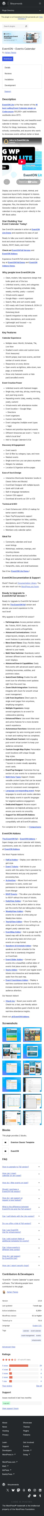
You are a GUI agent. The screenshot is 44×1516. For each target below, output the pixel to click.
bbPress (6, 1470)
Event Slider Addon (14, 959)
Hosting (5, 1431)
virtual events (36, 1340)
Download (8, 59)
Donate (27, 1450)
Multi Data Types (13, 777)
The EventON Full (17, 605)
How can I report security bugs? (15, 1265)
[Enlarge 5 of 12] (18, 1063)
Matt (5, 1466)
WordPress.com (10, 1462)
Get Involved (28, 1442)
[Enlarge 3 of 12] (18, 1047)
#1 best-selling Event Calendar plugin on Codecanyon (20, 108)
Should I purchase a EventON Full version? (11, 1190)
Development (10, 85)
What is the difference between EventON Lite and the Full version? (16, 1208)
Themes (26, 1427)
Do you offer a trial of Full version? (16, 1223)
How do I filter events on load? (15, 1183)
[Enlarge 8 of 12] (39, 1080)
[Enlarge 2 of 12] (39, 1030)
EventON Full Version (21, 250)
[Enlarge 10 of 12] (39, 1097)
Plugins (26, 1431)
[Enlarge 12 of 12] (39, 1113)
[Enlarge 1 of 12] (18, 1030)
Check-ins (10, 1001)
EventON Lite (8, 105)
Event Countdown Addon (17, 980)
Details (7, 67)
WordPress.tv (9, 1454)
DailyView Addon (13, 901)
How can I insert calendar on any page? (11, 1174)
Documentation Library (27, 583)
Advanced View (8, 1347)
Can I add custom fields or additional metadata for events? (15, 1240)
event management (27, 1335)
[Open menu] (40, 3)
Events (26, 1446)
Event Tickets (12, 866)
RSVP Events (11, 894)
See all (39, 1386)
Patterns (26, 1435)
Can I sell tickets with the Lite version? (18, 1216)
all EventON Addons (20, 1016)
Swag (26, 1454)
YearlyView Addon (14, 922)
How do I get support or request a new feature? (12, 1199)
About (4, 1422)
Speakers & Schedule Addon (18, 946)
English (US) (37, 1326)
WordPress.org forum (30, 586)
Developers (7, 1450)
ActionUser (11, 880)
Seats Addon (11, 970)
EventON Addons (9, 254)
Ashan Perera (10, 52)
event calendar (36, 1331)
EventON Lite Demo (20, 571)
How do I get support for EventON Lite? (11, 1257)
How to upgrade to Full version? (15, 1167)
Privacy (5, 1435)
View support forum (10, 1408)
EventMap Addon (13, 932)
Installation (9, 79)
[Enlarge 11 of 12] (18, 1113)
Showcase (27, 1422)
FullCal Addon (12, 860)
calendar (26, 1331)
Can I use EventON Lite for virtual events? (11, 1231)
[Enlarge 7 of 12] (18, 1080)
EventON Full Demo (16, 262)
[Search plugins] (26, 26)
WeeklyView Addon (14, 911)
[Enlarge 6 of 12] (39, 1063)
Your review (7, 1386)
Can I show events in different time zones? (11, 1248)
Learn (4, 1442)
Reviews (8, 73)
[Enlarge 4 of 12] (39, 1047)
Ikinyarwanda (13, 1484)
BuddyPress (8, 1474)
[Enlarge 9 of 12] (18, 1097)
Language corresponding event (20, 791)
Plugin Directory (8, 10)
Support (8, 91)
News (4, 1427)
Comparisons (35, 827)
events (38, 1335)
